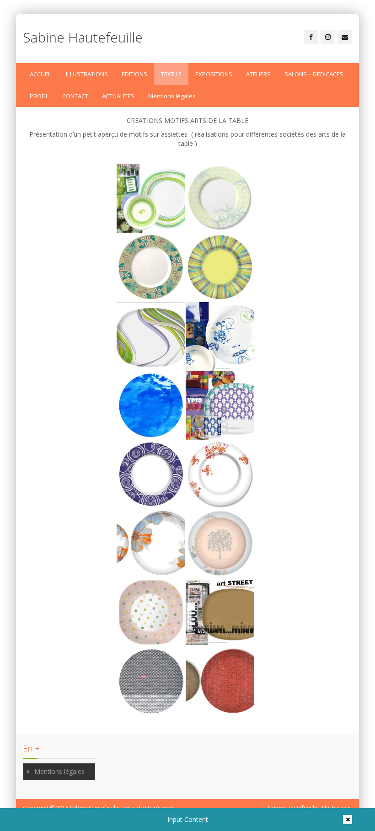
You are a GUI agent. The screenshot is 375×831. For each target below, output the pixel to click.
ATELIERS (258, 74)
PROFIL (39, 96)
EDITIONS (134, 74)
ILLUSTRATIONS (87, 74)
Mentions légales (172, 96)
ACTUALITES (118, 96)
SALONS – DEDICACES (313, 74)
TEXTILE (171, 74)
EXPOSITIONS (213, 74)
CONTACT (75, 96)
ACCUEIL (41, 74)
